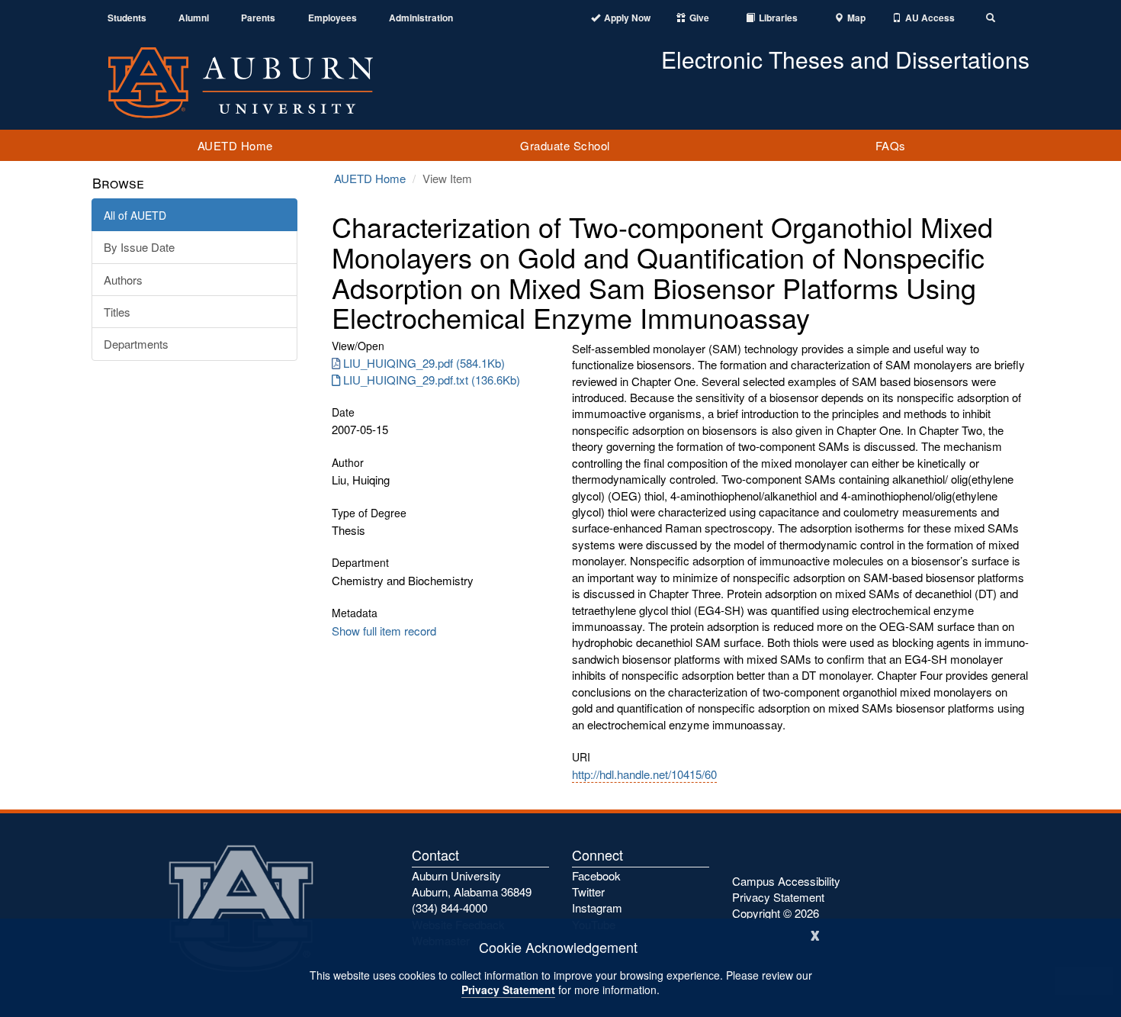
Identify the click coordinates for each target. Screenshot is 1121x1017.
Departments (136, 344)
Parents (258, 17)
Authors (123, 280)
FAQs (890, 145)
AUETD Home (235, 145)
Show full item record (384, 631)
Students (127, 17)
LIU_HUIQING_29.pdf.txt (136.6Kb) (431, 380)
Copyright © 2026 (775, 913)
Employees (332, 17)
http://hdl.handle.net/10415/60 (644, 774)
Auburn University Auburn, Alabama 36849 (472, 883)
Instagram (597, 908)
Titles (117, 312)
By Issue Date (139, 247)
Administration (421, 17)
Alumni (193, 17)
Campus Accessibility (786, 881)
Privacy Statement (508, 989)
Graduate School (565, 145)
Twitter (588, 891)
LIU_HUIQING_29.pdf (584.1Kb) (424, 363)
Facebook (596, 875)
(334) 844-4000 (449, 908)
